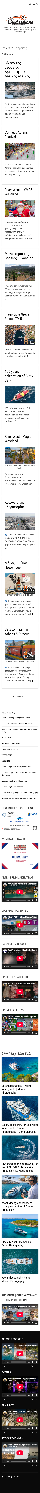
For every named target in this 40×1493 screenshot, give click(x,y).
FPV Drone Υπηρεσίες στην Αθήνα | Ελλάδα (17, 723)
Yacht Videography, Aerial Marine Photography (16, 1279)
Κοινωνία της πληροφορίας (15, 504)
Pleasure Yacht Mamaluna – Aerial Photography (17, 1243)
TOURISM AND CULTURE (10, 749)
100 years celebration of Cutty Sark (19, 376)
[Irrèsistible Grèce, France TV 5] (20, 335)
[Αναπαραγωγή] (4, 902)
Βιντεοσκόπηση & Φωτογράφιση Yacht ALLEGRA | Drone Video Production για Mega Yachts (20, 1167)
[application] (20, 891)
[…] (22, 117)
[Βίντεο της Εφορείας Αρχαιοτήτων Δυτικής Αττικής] (20, 90)
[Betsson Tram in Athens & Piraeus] (20, 650)
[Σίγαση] (32, 902)
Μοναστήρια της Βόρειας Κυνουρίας (19, 256)
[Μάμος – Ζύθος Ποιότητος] (20, 583)
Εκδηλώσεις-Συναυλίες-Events (13, 787)
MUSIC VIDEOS (7, 738)
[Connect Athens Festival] (20, 151)
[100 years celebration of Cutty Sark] (20, 394)
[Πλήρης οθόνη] (36, 902)
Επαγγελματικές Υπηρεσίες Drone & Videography (20, 793)
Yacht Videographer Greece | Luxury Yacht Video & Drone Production (18, 1206)
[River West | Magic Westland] (20, 455)
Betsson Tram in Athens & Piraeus (17, 631)
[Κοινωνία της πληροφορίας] (20, 521)
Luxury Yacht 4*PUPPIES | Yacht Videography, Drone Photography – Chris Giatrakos (20, 1128)
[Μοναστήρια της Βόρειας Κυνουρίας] (20, 272)
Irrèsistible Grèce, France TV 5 (17, 316)
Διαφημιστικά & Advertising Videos (14, 781)
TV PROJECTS (7, 755)
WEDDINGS (6, 761)
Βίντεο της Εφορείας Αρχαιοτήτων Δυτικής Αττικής (17, 69)
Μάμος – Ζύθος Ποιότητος (16, 565)
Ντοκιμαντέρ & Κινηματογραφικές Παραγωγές (19, 798)
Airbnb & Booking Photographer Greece (16, 718)
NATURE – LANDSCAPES (11, 744)
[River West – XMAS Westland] (20, 208)
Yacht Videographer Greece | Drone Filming (17, 767)
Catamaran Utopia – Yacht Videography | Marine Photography (16, 1089)
